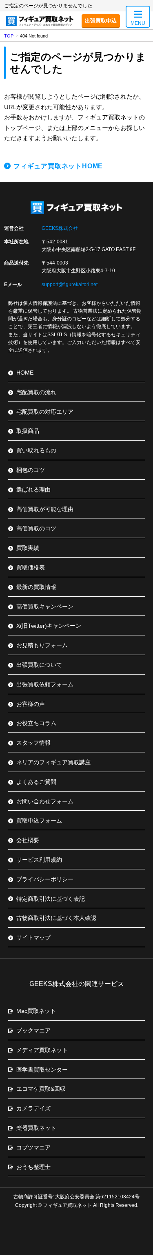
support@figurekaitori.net (70, 284)
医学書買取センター (42, 1069)
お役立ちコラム (36, 723)
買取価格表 (30, 567)
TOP (8, 35)
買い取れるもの (36, 450)
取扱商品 (27, 431)
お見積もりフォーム (42, 645)
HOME (24, 372)
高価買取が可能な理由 (44, 509)
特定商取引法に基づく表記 (50, 898)
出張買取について (39, 665)
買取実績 (27, 548)
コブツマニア (33, 1147)
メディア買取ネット (42, 1050)
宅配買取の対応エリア (44, 411)
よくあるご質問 (36, 782)
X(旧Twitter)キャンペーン (48, 625)
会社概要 (27, 840)
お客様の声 (30, 704)
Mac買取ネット (36, 1011)
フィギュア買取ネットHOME (58, 166)
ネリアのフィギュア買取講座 (53, 762)
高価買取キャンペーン (44, 606)
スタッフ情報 (33, 742)
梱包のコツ (30, 470)
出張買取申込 (101, 21)
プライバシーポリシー (44, 879)
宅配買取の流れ (36, 392)
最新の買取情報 (36, 587)
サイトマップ (33, 937)
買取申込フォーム (39, 820)
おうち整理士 (33, 1167)
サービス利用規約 (39, 859)
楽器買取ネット (36, 1128)
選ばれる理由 (33, 489)
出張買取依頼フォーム (44, 684)
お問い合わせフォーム (44, 801)
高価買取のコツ (36, 528)
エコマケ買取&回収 (41, 1088)
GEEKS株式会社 (60, 228)
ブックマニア (33, 1030)
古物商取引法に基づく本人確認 (56, 918)
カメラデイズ (33, 1108)
